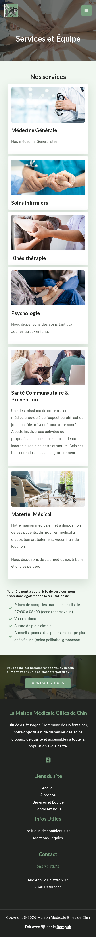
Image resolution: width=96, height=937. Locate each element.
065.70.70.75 (48, 866)
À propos (48, 795)
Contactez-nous (48, 809)
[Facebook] (48, 760)
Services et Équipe (48, 802)
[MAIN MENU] (86, 10)
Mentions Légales (48, 838)
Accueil (48, 788)
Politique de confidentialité (48, 831)
